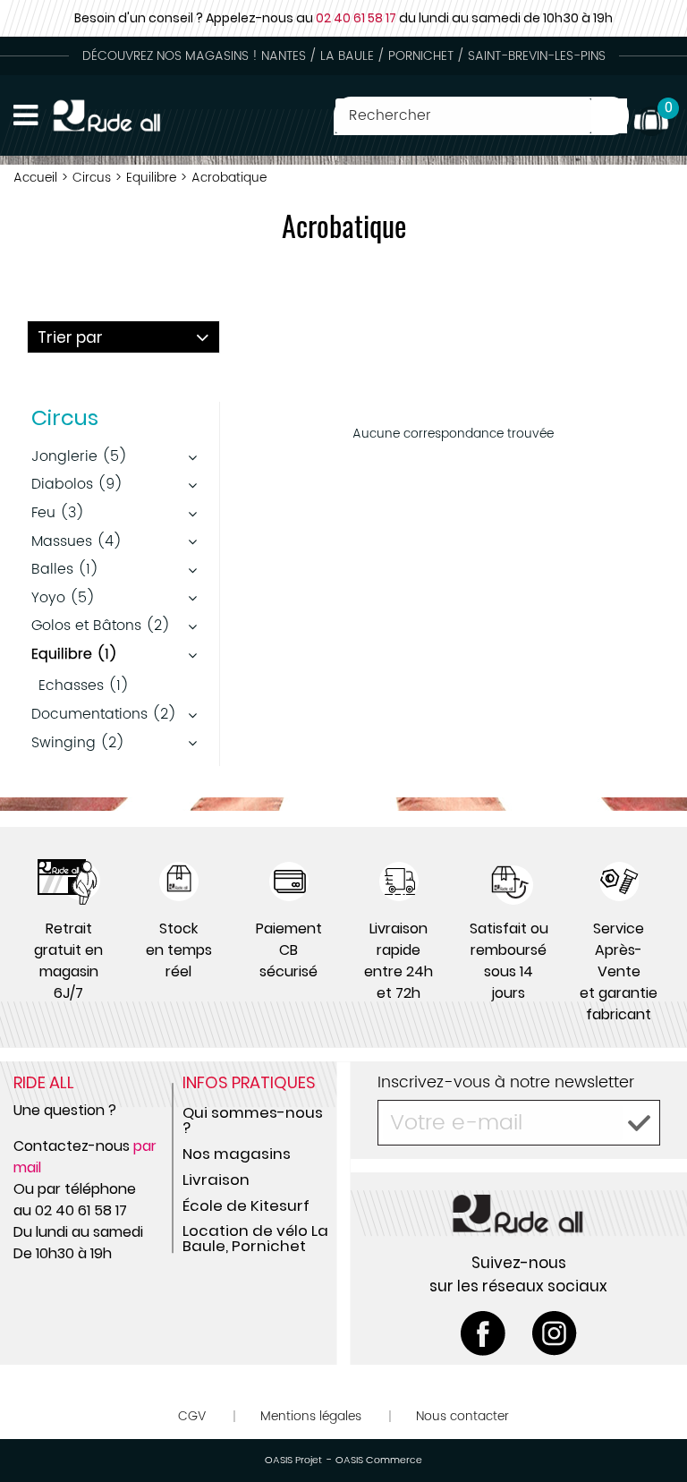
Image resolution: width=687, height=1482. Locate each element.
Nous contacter (462, 1416)
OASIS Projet (293, 1460)
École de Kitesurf (246, 1205)
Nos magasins (236, 1153)
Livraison (216, 1179)
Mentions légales (310, 1416)
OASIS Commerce (378, 1460)
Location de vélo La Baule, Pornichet (255, 1238)
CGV (192, 1416)
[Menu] (25, 115)
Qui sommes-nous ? (252, 1120)
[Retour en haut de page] (651, 1428)
